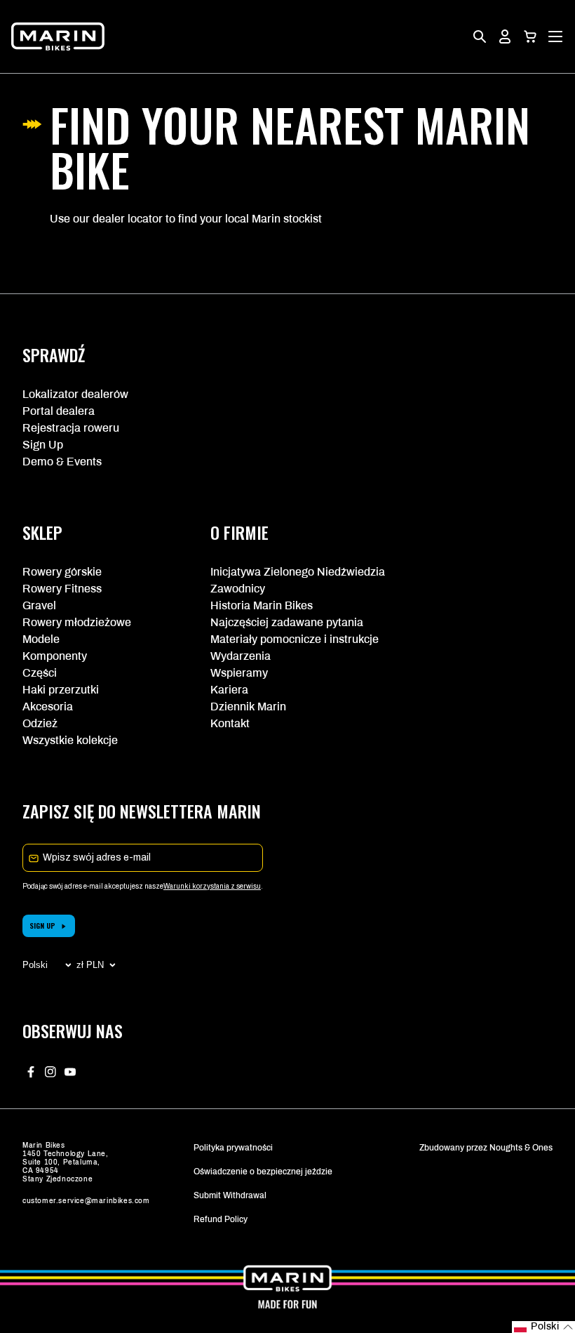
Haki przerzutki (60, 690)
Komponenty (54, 656)
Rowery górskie (62, 572)
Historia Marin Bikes (261, 605)
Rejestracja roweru (70, 428)
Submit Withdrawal (230, 1195)
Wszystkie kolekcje (70, 740)
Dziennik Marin (248, 706)
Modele (41, 639)
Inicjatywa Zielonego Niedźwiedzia (287, 572)
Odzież (40, 723)
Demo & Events (62, 461)
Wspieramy (239, 673)
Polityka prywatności (233, 1148)
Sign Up (42, 445)
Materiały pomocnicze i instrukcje (287, 639)
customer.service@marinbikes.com (86, 1201)
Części (39, 673)
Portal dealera (58, 411)
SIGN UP (42, 925)
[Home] (57, 36)
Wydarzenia (240, 656)
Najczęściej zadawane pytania (286, 622)
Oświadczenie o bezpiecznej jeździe (263, 1171)
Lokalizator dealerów (75, 394)
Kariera (229, 690)
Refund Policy (221, 1219)
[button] (530, 36)
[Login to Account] (504, 36)
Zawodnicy (237, 589)
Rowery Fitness (62, 589)
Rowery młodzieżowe (76, 622)
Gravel (39, 605)
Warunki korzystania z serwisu (212, 886)
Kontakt (230, 723)
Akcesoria (47, 706)
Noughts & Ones (521, 1148)
